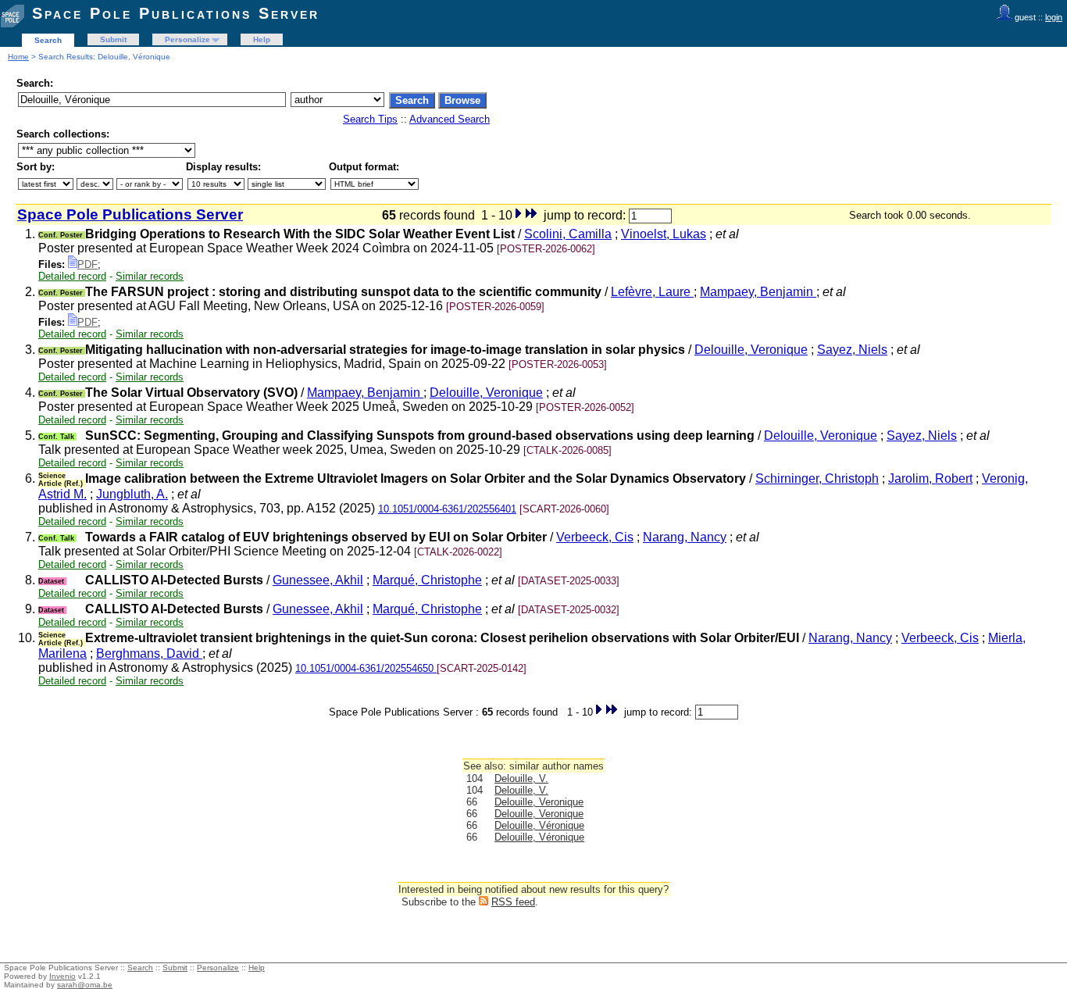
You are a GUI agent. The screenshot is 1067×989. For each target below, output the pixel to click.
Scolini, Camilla (568, 234)
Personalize (187, 39)
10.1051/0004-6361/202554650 (366, 668)
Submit (113, 39)
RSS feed (513, 902)
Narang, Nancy (684, 537)
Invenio (62, 976)
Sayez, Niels (852, 349)
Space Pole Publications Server (175, 13)
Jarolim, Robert (930, 478)
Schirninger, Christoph (817, 478)
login (1053, 17)
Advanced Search (449, 119)
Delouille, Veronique (751, 349)
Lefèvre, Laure (652, 291)
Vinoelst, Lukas (663, 234)
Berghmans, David (149, 653)
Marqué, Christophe (427, 580)
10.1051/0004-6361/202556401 (447, 509)
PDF (87, 264)
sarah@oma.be (84, 984)
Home (18, 56)
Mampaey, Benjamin (758, 291)
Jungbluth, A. (132, 494)
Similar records (150, 276)
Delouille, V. (521, 778)
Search (48, 40)
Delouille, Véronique (539, 825)
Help (261, 39)
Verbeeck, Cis (594, 537)
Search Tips (370, 119)
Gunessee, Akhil (318, 580)
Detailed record (72, 276)
